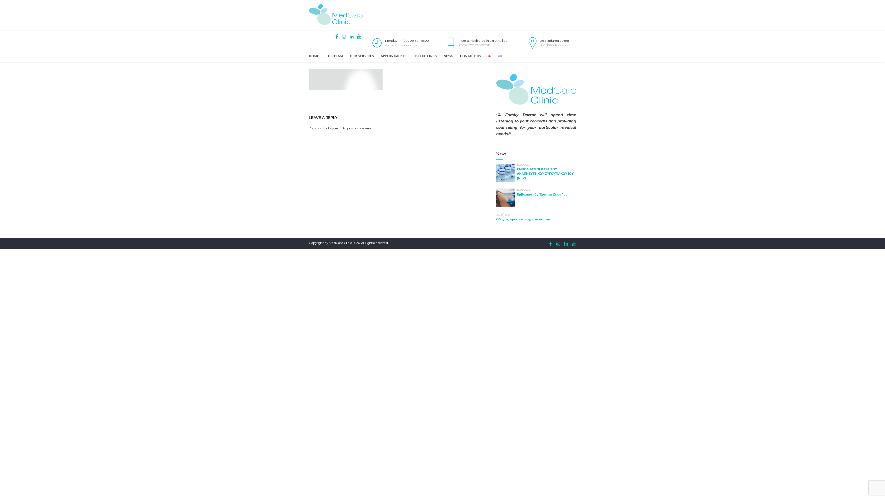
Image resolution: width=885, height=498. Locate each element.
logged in (335, 128)
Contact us (470, 56)
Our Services (362, 56)
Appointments (394, 56)
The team (334, 56)
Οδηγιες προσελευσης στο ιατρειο (523, 219)
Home (314, 56)
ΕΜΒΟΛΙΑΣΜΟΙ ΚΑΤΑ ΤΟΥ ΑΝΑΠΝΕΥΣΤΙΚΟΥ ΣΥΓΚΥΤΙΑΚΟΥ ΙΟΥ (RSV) (545, 173)
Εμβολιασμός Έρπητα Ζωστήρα (542, 194)
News (448, 56)
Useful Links (425, 56)
